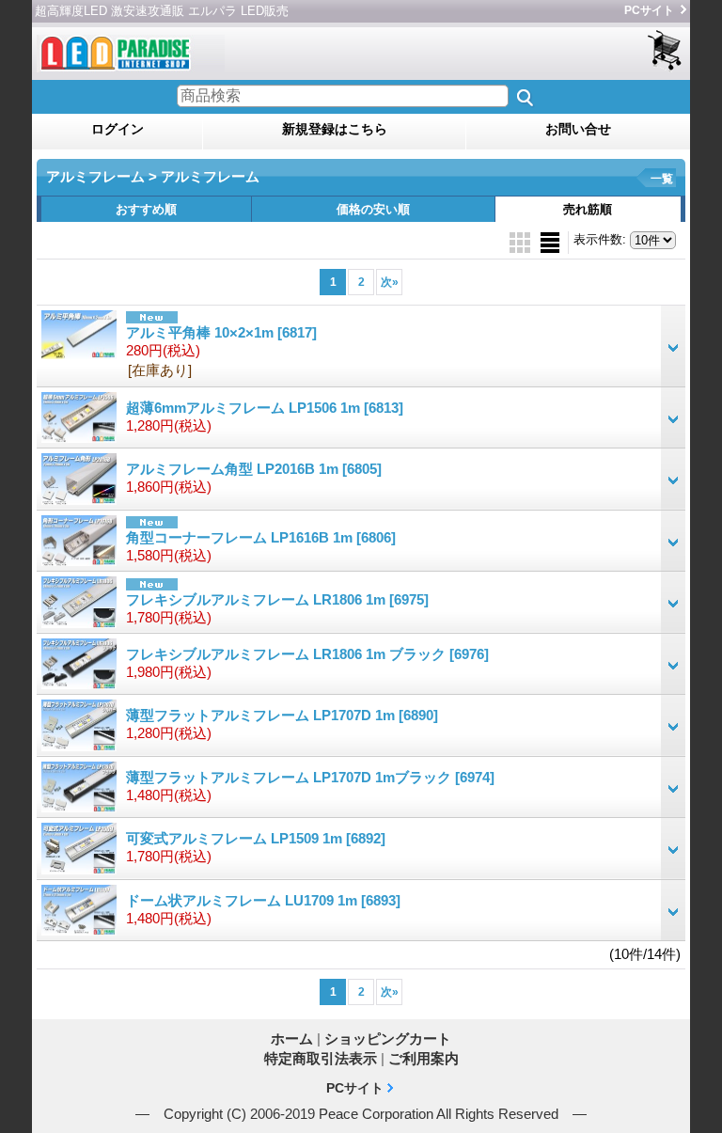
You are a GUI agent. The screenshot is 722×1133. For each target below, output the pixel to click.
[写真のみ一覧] (522, 241)
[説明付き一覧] (550, 241)
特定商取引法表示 (320, 1058)
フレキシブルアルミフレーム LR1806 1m (277, 599)
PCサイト (649, 10)
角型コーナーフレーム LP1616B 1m (261, 537)
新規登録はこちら (334, 128)
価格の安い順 (373, 209)
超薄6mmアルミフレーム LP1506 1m (264, 408)
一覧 (662, 178)
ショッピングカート (666, 51)
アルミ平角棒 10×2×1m (221, 332)
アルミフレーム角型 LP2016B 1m (254, 469)
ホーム (292, 1038)
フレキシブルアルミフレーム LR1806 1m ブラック (307, 654)
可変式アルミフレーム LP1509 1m (255, 838)
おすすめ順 (146, 209)
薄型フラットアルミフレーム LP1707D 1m (282, 715)
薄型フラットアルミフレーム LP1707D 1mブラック (310, 777)
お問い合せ (578, 128)
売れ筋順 (587, 209)
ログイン (117, 128)
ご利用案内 (423, 1058)
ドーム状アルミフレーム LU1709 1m (263, 900)
